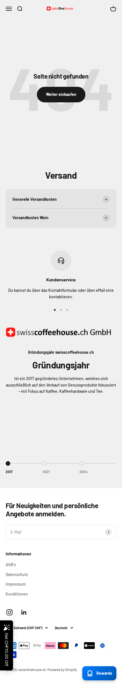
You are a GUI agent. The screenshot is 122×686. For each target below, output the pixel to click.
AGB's (11, 564)
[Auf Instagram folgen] (9, 612)
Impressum (16, 584)
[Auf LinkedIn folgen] (24, 612)
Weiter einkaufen (61, 94)
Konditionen (17, 594)
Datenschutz (17, 574)
